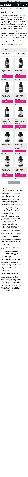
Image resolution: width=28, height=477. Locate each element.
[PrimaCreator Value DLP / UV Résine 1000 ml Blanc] (7, 63)
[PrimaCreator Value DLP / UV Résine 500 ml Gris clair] (21, 137)
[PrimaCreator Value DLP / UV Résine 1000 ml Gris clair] (7, 87)
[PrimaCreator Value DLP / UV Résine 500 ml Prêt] (21, 161)
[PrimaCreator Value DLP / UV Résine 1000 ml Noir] (21, 87)
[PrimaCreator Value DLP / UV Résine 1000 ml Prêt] (7, 112)
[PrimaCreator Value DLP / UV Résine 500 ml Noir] (7, 161)
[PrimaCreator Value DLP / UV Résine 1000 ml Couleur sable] (21, 63)
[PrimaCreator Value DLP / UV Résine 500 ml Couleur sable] (7, 137)
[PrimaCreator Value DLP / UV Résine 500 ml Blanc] (21, 112)
